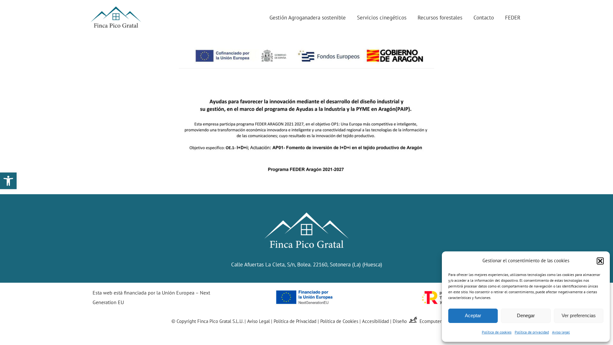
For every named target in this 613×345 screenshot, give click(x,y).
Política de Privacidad (295, 321)
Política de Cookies (339, 321)
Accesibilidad (375, 321)
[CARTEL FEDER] (306, 44)
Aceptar (473, 315)
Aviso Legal (258, 321)
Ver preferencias (579, 315)
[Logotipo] (116, 6)
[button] (8, 180)
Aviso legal (561, 332)
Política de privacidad (532, 332)
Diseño (400, 321)
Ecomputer (431, 321)
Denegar (526, 315)
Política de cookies (496, 332)
